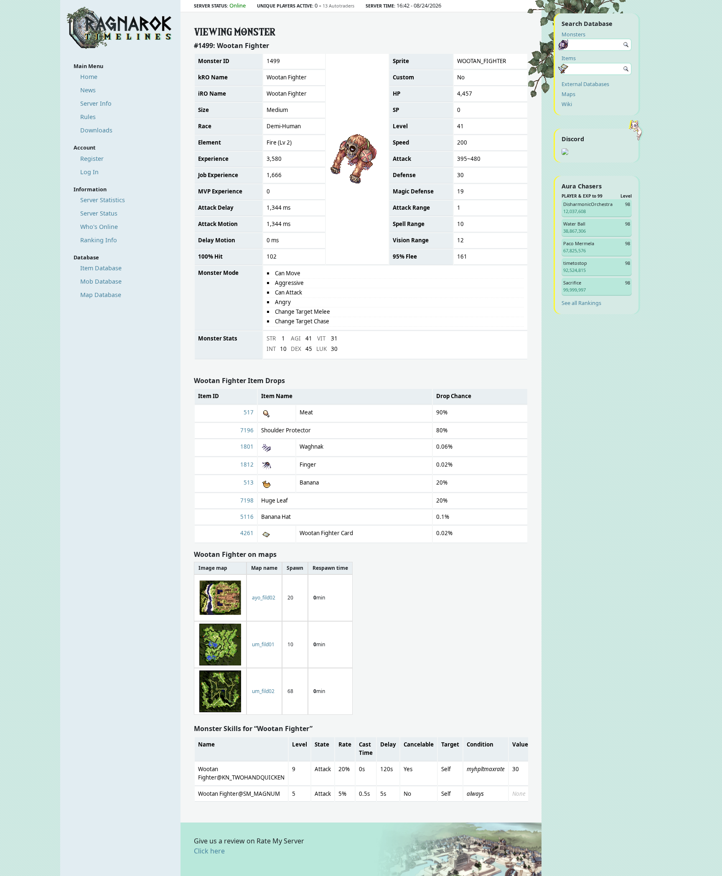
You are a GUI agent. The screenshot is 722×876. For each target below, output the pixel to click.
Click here (209, 851)
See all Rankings (581, 303)
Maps (568, 94)
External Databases (585, 84)
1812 (247, 464)
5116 (247, 517)
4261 (247, 533)
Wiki (567, 104)
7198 (247, 500)
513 (249, 482)
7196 (247, 430)
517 (249, 412)
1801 (247, 446)
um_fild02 (263, 691)
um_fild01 (263, 644)
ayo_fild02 (263, 597)
